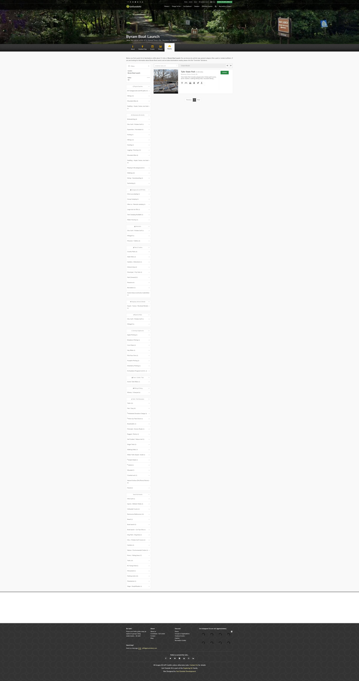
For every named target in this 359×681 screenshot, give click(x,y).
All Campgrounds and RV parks (137, 90)
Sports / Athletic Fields (135, 504)
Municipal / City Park (134, 272)
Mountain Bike (132, 101)
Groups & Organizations (182, 633)
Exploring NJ (188, 668)
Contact (213, 2)
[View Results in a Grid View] (230, 66)
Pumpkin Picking (133, 360)
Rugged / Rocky (133, 434)
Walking (131, 173)
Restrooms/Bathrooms (135, 514)
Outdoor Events (207, 6)
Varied (131, 465)
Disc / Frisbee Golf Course (136, 540)
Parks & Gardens (138, 247)
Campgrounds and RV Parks (138, 189)
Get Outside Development (186, 671)
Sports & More (138, 314)
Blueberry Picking (133, 340)
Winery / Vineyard (133, 392)
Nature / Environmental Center (137, 550)
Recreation (131, 287)
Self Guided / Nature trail (135, 439)
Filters (133, 66)
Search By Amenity (137, 494)
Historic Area (132, 267)
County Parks (132, 251)
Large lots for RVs (133, 209)
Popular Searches (138, 86)
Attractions (138, 226)
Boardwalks (131, 424)
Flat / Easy (131, 408)
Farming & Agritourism (138, 330)
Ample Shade (133, 460)
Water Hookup (132, 220)
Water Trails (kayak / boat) (136, 454)
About (195, 2)
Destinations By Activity (138, 115)
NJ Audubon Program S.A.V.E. (137, 371)
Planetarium (131, 581)
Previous (189, 100)
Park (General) (132, 277)
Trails (130, 403)
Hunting (130, 145)
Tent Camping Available (135, 214)
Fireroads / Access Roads (135, 429)
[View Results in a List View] (227, 66)
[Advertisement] (179, 607)
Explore (177, 638)
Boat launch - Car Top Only (136, 529)
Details (224, 72)
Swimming (131, 183)
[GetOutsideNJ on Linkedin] (142, 2)
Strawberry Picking (133, 366)
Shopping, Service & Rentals (138, 301)
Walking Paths (132, 449)
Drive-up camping (133, 194)
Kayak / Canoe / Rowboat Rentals (137, 307)
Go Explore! (187, 6)
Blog (152, 638)
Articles (190, 2)
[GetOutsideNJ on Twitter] (130, 2)
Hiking (130, 96)
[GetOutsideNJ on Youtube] (137, 2)
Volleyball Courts (133, 509)
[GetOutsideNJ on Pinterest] (132, 2)
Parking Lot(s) (132, 576)
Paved (130, 488)
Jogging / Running (134, 150)
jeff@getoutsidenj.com (149, 648)
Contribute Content (204, 2)
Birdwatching (132, 119)
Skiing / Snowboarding (135, 178)
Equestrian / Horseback (135, 129)
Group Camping (132, 199)
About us (153, 631)
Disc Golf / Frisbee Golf (135, 124)
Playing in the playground (135, 168)
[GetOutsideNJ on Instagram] (140, 2)
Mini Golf (131, 499)
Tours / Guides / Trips (138, 377)
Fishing (130, 134)
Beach (130, 519)
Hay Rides (131, 350)
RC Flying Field (132, 565)
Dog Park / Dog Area (134, 535)
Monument (131, 571)
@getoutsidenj (221, 628)
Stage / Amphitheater (134, 586)
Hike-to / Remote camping (136, 204)
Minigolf (130, 235)
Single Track (131, 444)
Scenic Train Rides (133, 381)
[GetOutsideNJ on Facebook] (165, 658)
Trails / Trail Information (138, 399)
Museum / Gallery (133, 241)
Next (198, 100)
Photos (185, 2)
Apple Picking (132, 335)
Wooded (130, 470)
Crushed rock (132, 475)
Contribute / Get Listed (158, 633)
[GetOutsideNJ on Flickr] (135, 2)
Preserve (130, 282)
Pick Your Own (132, 355)
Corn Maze (131, 345)
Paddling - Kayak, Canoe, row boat (137, 107)
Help (129, 32)
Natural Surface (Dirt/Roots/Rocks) (138, 481)
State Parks (131, 257)
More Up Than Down (135, 418)
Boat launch (131, 524)
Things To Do (176, 6)
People (196, 6)
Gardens (130, 545)
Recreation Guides (225, 6)
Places (166, 6)
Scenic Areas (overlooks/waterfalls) (138, 294)
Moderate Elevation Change (137, 413)
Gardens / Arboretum (134, 262)
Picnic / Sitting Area (134, 555)
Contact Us (194, 665)
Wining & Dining (138, 388)
